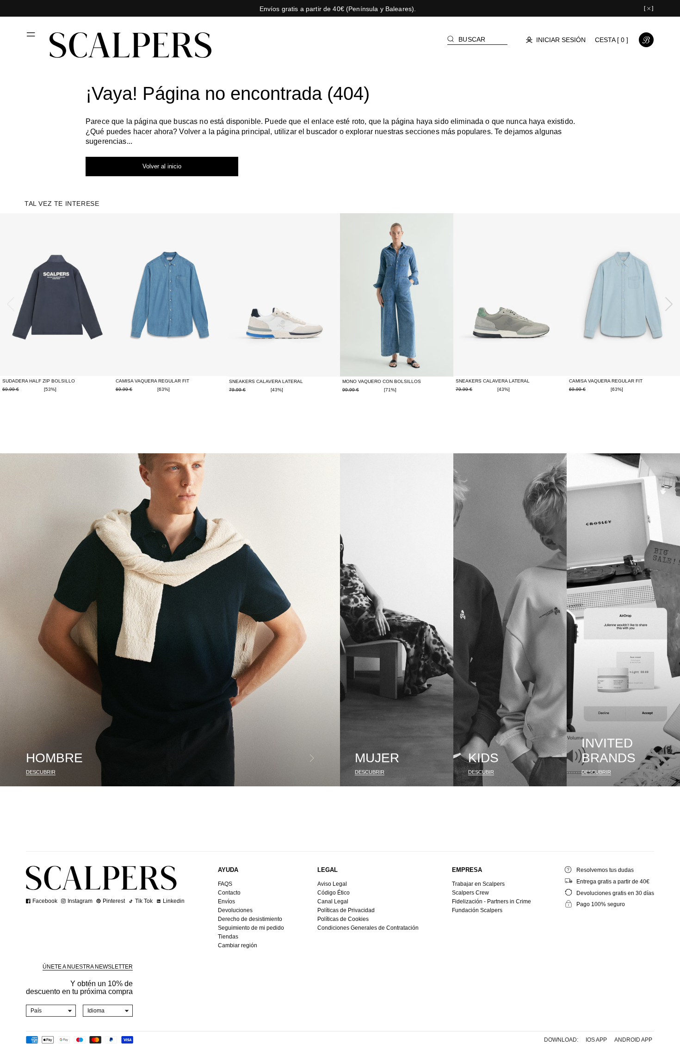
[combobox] (51, 1010)
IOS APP (596, 1040)
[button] (31, 37)
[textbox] (51, 1010)
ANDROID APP (633, 1040)
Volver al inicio (161, 166)
